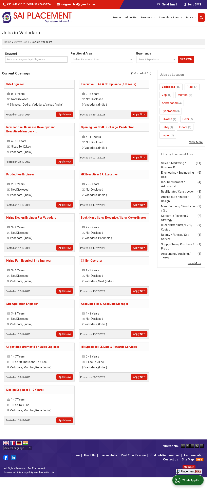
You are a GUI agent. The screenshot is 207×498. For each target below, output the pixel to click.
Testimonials (192, 455)
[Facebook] (5, 457)
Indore (183, 127)
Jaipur (166, 135)
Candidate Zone (169, 17)
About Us (130, 17)
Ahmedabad (170, 103)
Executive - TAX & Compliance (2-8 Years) (108, 84)
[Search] (201, 17)
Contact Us (170, 459)
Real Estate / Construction (177, 191)
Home (117, 17)
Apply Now (64, 114)
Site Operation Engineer (22, 303)
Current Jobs (21, 41)
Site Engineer (15, 84)
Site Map (188, 459)
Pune (190, 86)
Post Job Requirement (165, 455)
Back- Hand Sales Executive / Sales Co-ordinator (113, 217)
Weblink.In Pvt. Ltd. (44, 472)
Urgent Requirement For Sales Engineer (32, 346)
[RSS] (200, 459)
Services (146, 17)
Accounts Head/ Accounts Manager (104, 303)
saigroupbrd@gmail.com (78, 4)
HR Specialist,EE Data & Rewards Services (109, 346)
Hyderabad (169, 111)
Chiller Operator (91, 260)
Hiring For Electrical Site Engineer (29, 260)
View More (196, 142)
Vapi (164, 94)
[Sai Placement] (37, 17)
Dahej (165, 127)
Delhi (186, 119)
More (189, 17)
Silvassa (167, 119)
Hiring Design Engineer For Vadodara (31, 217)
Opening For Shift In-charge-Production (107, 127)
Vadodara (168, 86)
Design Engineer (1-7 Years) (25, 389)
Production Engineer (20, 174)
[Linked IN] (13, 457)
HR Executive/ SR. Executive (99, 174)
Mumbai (183, 94)
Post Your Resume (133, 455)
